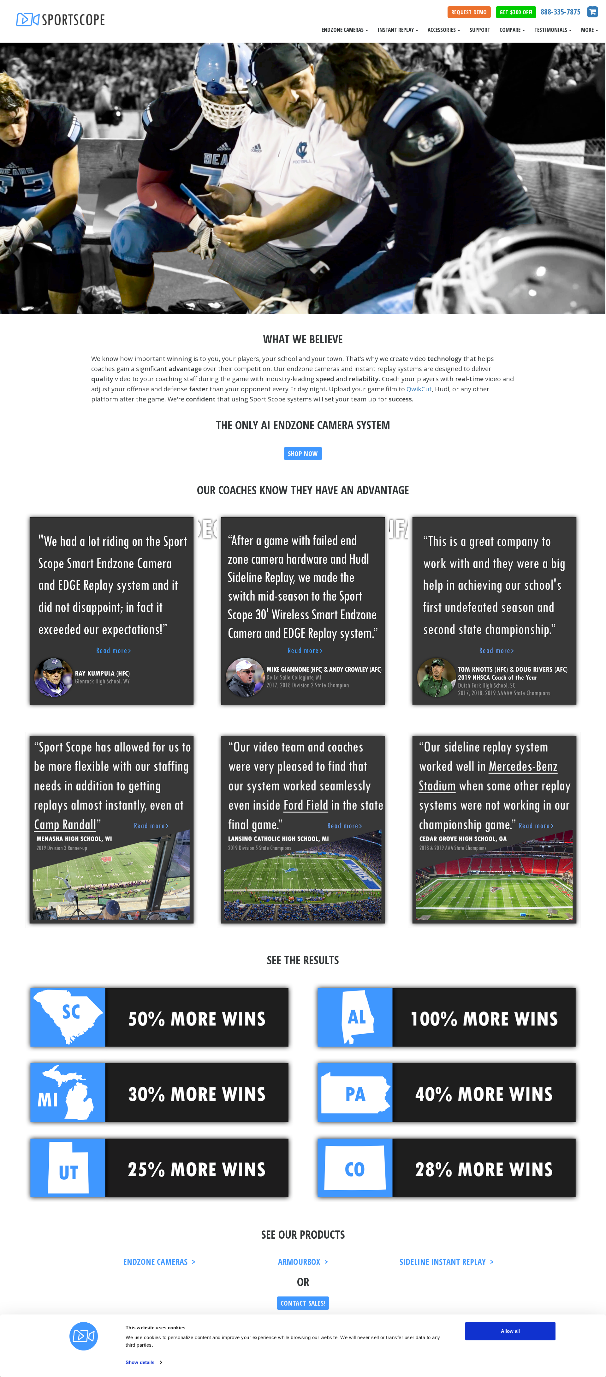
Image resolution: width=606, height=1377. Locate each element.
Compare (511, 29)
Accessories (442, 29)
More (588, 29)
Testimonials (551, 29)
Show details (140, 1362)
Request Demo (469, 12)
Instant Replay (396, 29)
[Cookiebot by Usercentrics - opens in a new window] (83, 1364)
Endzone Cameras (343, 29)
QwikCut (419, 389)
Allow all (510, 1331)
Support (480, 29)
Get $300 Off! (516, 12)
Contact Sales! (303, 1303)
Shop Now (303, 453)
